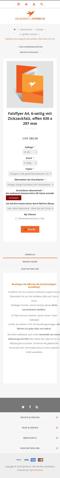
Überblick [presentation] (30, 254)
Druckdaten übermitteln (29, 190)
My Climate (30, 214)
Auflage (29, 147)
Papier (29, 168)
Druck (29, 158)
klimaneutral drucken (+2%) (31, 218)
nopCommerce (36, 470)
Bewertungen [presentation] (30, 261)
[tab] (30, 254)
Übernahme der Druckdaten (29, 179)
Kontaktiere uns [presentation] (30, 269)
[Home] (14, 29)
